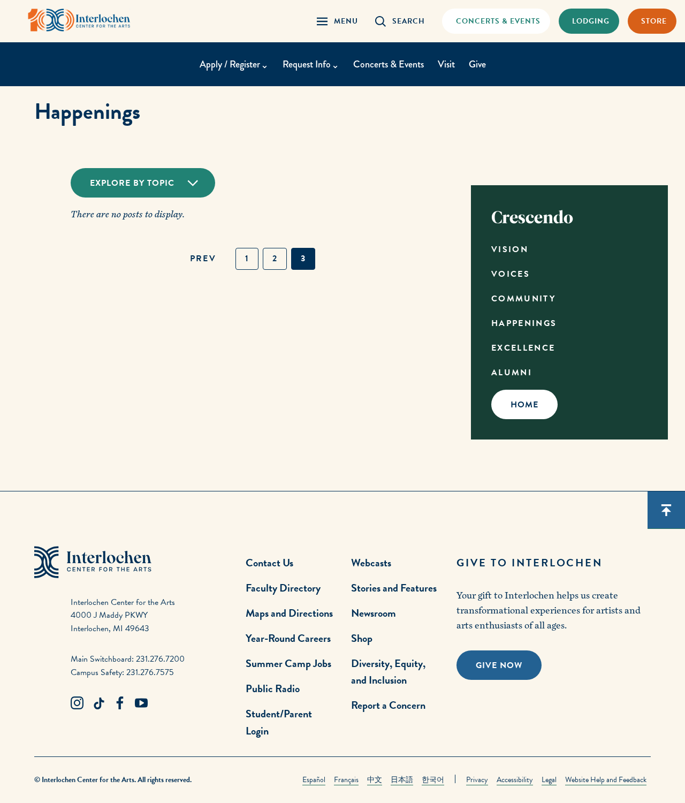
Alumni (511, 372)
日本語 (402, 779)
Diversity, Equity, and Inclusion (388, 671)
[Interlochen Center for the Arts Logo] (79, 20)
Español (313, 779)
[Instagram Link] (77, 703)
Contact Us (269, 563)
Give (477, 64)
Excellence (523, 348)
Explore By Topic (132, 183)
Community (523, 298)
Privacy (477, 779)
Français (346, 779)
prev (203, 258)
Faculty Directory (283, 588)
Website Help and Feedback (605, 779)
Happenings (524, 323)
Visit (446, 64)
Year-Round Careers (288, 638)
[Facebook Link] (119, 703)
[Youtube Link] (141, 703)
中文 (374, 779)
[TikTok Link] (98, 703)
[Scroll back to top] (666, 510)
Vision (509, 249)
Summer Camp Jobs (288, 663)
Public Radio (273, 688)
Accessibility (515, 779)
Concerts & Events (388, 64)
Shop (361, 638)
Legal (549, 779)
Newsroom (373, 613)
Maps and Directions (289, 613)
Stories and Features (394, 588)
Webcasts (371, 563)
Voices (510, 274)
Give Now (499, 665)
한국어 (433, 779)
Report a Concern (388, 705)
